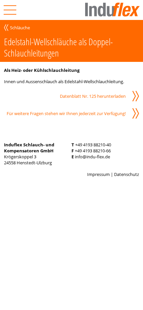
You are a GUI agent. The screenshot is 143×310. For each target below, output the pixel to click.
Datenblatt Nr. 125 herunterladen (93, 96)
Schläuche (20, 28)
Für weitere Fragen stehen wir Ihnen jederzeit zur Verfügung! (66, 113)
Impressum (98, 174)
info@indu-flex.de (92, 157)
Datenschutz (126, 174)
